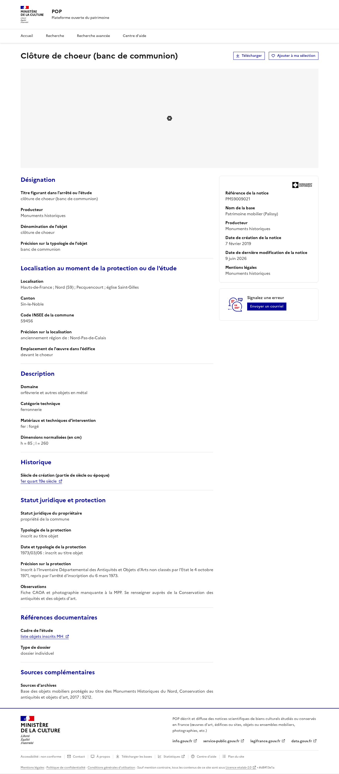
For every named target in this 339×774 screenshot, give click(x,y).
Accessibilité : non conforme (41, 756)
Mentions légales (32, 767)
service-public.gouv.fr (221, 741)
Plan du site (236, 756)
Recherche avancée (93, 35)
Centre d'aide (134, 35)
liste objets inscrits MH (42, 636)
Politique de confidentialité (65, 767)
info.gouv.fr (182, 741)
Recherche (55, 35)
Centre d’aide (206, 756)
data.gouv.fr (301, 741)
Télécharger (252, 55)
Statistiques (172, 756)
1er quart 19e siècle (39, 481)
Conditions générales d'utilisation (111, 767)
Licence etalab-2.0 (238, 767)
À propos (103, 756)
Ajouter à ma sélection (296, 55)
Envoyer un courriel (266, 306)
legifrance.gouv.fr (265, 741)
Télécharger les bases (137, 756)
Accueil (27, 35)
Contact (79, 756)
